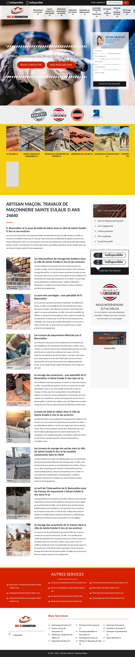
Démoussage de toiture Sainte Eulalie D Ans (108, 598)
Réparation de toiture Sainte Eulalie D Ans (66, 601)
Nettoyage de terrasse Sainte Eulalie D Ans (108, 593)
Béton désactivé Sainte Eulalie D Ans (105, 588)
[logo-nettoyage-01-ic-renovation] (25, 622)
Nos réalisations (61, 65)
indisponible (16, 2)
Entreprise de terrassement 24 (84, 12)
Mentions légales (81, 653)
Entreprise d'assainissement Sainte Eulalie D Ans (68, 583)
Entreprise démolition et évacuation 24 (96, 12)
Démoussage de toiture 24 (38, 12)
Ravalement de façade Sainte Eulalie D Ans (67, 596)
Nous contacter (31, 65)
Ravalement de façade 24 (116, 628)
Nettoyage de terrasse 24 (107, 12)
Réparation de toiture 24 (73, 12)
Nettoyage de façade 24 (127, 12)
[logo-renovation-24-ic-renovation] (17, 12)
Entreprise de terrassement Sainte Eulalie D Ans (110, 583)
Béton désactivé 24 (114, 638)
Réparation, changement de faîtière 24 (61, 12)
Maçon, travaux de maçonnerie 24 (49, 12)
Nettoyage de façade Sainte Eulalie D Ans (24, 593)
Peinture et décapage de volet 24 (117, 12)
